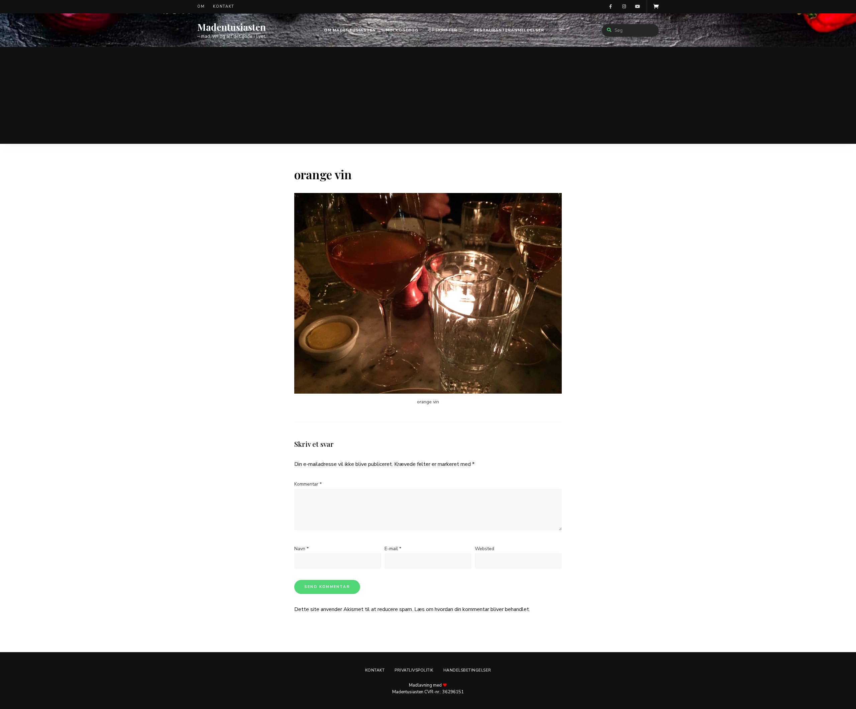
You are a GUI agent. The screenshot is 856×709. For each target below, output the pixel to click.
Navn (301, 548)
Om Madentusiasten (350, 30)
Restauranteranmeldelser (509, 30)
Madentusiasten (231, 27)
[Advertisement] (428, 97)
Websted (484, 548)
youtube (637, 6)
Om (201, 6)
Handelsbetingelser (467, 670)
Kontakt (223, 6)
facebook (610, 6)
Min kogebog (402, 30)
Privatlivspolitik (414, 670)
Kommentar (308, 484)
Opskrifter (442, 30)
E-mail (393, 548)
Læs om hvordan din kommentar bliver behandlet (471, 609)
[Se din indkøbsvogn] (656, 6)
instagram (624, 6)
